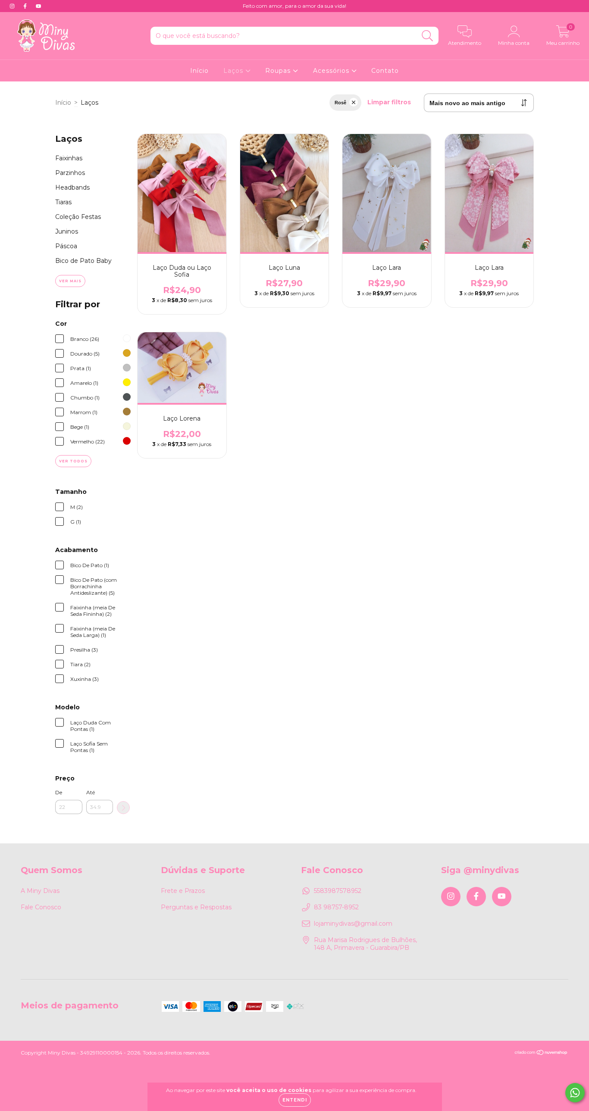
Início (199, 71)
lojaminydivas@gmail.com (353, 923)
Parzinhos (70, 173)
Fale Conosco (41, 907)
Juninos (66, 231)
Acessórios (332, 71)
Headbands (72, 187)
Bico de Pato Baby (83, 261)
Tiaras (63, 202)
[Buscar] (427, 36)
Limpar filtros (389, 102)
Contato (385, 71)
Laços (234, 71)
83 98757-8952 (336, 907)
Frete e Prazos (183, 891)
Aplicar (123, 807)
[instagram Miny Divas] (12, 6)
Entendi (294, 1100)
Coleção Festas (78, 217)
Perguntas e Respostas (196, 907)
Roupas (279, 71)
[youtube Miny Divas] (38, 6)
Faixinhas (68, 158)
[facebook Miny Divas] (25, 6)
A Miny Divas (40, 891)
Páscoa (66, 246)
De (58, 792)
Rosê (340, 102)
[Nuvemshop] (541, 1053)
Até (90, 792)
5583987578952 (337, 891)
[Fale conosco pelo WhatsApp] (575, 1092)
